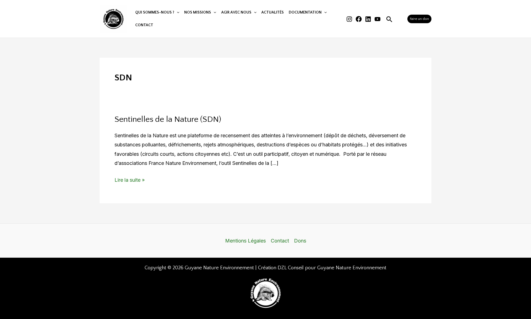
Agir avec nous (236, 12)
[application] (176, 12)
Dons (300, 241)
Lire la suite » (129, 179)
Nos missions (197, 12)
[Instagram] (349, 19)
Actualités (272, 12)
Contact (144, 25)
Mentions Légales (245, 241)
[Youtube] (377, 19)
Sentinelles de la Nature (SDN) (167, 119)
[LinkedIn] (368, 19)
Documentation (305, 12)
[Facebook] (359, 19)
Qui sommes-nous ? (154, 12)
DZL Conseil (291, 268)
